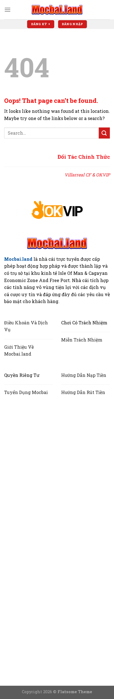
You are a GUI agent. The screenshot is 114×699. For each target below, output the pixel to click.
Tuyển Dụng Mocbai (26, 392)
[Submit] (104, 132)
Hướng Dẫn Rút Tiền (83, 392)
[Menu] (7, 9)
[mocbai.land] (57, 9)
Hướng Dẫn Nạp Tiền (83, 375)
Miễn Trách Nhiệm (81, 340)
